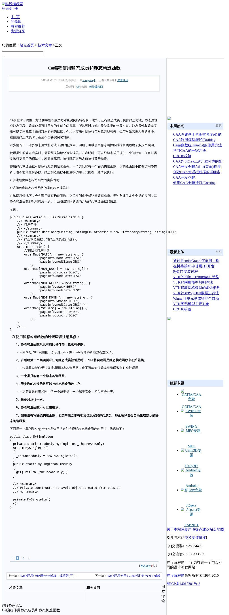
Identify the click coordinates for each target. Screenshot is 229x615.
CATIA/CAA (191, 407)
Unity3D (191, 466)
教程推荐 (18, 26)
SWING (191, 426)
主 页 (15, 17)
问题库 (16, 22)
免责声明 (188, 529)
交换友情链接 (195, 537)
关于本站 (174, 529)
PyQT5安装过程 (185, 271)
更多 (218, 125)
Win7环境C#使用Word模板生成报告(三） (48, 576)
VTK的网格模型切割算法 (193, 282)
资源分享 (18, 31)
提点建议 (202, 529)
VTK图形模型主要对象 (191, 304)
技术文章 (45, 45)
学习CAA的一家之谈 (189, 150)
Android (191, 485)
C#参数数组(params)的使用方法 (197, 145)
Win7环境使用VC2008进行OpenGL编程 (134, 576)
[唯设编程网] (12, 4)
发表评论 (122, 80)
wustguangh (89, 80)
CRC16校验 (182, 156)
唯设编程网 (96, 86)
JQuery (191, 505)
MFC (191, 446)
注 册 (14, 9)
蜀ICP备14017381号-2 (183, 584)
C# (78, 86)
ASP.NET (191, 525)
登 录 (6, 9)
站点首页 (27, 45)
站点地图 (217, 529)
